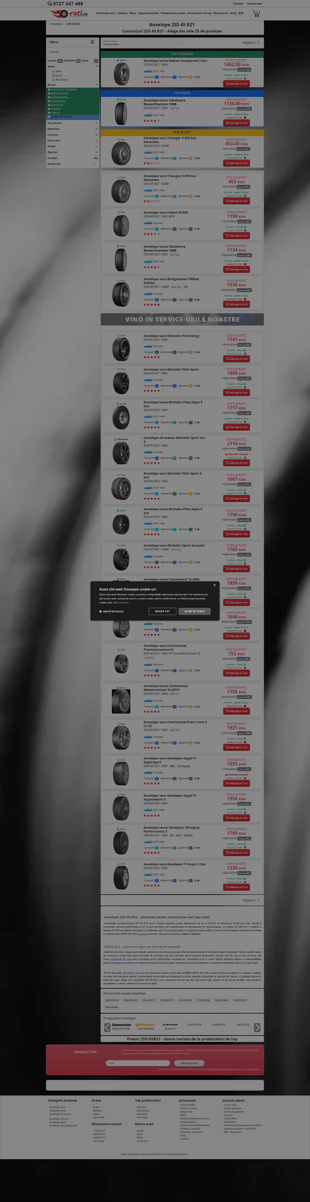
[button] (111, 611)
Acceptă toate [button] (195, 611)
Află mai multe (121, 602)
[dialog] (155, 601)
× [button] (214, 585)
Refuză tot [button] (162, 611)
